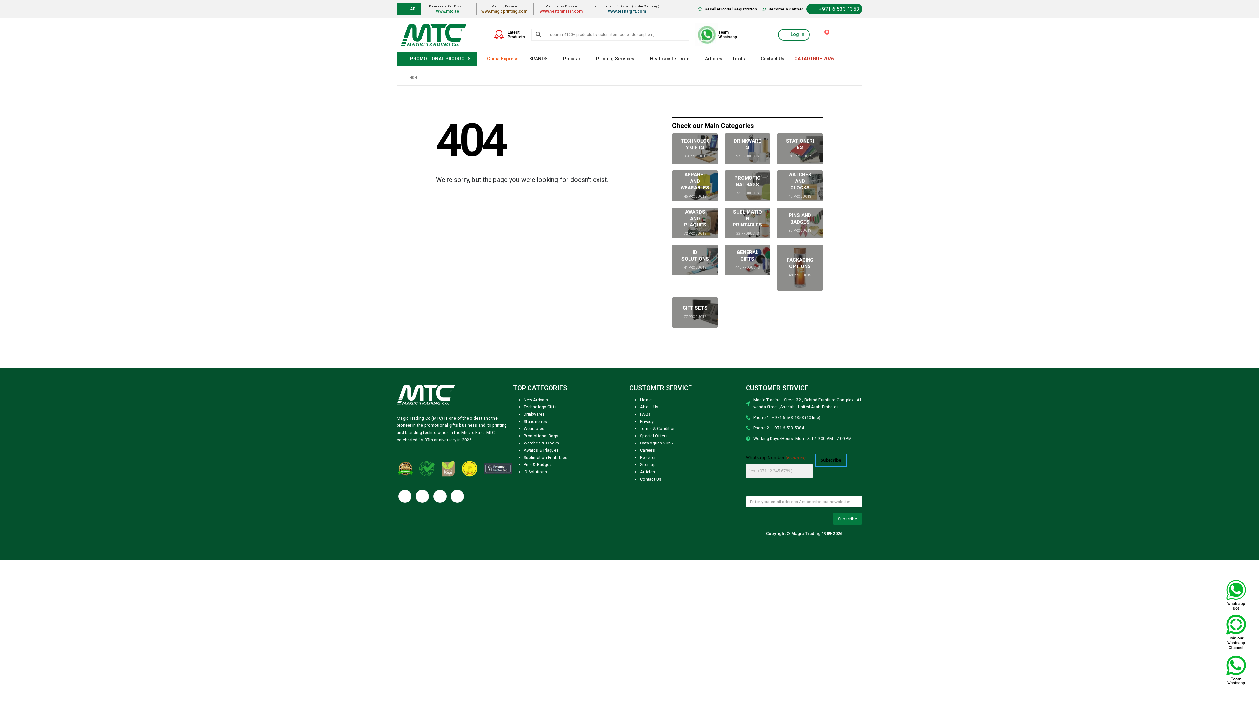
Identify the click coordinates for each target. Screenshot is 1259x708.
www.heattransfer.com (563, 11)
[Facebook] (404, 495)
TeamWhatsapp (727, 34)
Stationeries (535, 421)
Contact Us (770, 58)
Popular (571, 58)
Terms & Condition (658, 428)
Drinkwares (534, 413)
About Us (649, 406)
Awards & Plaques (541, 449)
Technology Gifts (540, 406)
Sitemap (648, 464)
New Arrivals (536, 399)
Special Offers (654, 435)
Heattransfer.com (668, 58)
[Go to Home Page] (399, 77)
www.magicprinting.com (507, 11)
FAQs (645, 413)
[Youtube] (440, 495)
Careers (647, 449)
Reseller (648, 457)
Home (646, 399)
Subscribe (831, 459)
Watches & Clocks (541, 442)
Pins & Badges (537, 464)
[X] (422, 495)
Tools (736, 58)
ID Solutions (535, 471)
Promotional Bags (541, 435)
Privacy (647, 421)
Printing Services (614, 58)
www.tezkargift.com (628, 11)
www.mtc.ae (450, 11)
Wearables (534, 428)
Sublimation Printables (546, 457)
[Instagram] (457, 495)
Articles (711, 58)
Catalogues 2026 (656, 442)
